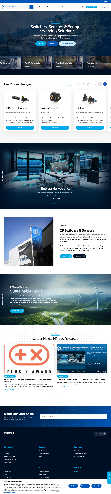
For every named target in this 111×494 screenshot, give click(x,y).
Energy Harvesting (10, 376)
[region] (55, 486)
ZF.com (41, 456)
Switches (6, 453)
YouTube (79, 472)
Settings (109, 475)
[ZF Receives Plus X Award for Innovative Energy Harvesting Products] (29, 358)
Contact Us (42, 451)
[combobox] (105, 7)
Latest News (61, 7)
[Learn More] (54, 62)
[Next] (105, 84)
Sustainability (43, 474)
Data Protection (79, 456)
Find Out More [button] (55, 198)
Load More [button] (55, 396)
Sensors (6, 451)
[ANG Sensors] (90, 99)
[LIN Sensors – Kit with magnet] (20, 99)
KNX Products (8, 462)
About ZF (7, 474)
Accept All (96, 485)
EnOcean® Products (10, 459)
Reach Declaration (44, 477)
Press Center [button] (55, 334)
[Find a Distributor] (22, 62)
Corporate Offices (44, 453)
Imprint (13, 492)
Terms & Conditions (80, 453)
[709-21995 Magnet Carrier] (55, 99)
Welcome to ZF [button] (55, 22)
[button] (40, 43)
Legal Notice (78, 451)
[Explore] (84, 62)
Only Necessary (85, 485)
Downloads (7, 471)
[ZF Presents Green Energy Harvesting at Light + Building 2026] (82, 358)
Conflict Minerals (44, 471)
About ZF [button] (63, 226)
